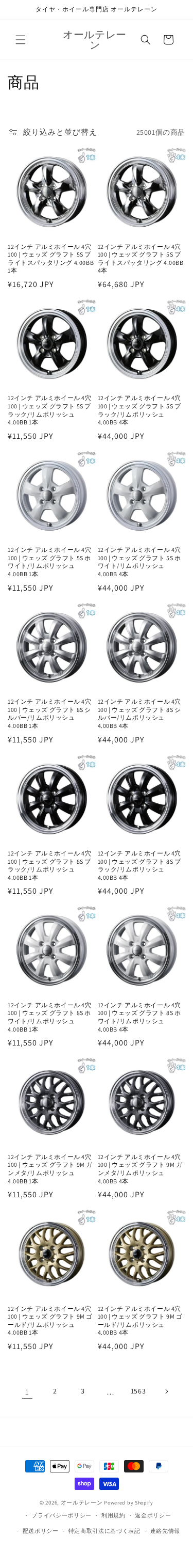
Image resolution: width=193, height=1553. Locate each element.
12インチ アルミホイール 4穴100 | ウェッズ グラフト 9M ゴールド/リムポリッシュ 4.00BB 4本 (140, 1321)
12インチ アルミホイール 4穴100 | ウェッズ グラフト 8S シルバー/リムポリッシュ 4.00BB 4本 (140, 714)
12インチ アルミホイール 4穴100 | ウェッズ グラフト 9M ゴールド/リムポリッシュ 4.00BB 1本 (50, 1321)
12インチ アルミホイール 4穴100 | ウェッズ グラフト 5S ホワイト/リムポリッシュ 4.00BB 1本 (50, 562)
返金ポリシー (153, 1515)
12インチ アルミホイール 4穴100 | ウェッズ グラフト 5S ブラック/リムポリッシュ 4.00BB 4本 (140, 410)
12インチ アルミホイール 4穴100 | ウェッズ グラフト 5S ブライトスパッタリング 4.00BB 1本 (51, 259)
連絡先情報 (165, 1530)
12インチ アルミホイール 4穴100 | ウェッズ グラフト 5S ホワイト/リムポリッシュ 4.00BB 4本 (140, 562)
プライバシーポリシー (61, 1515)
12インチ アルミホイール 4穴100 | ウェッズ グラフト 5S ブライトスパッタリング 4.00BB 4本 (141, 259)
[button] (20, 39)
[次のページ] (166, 1391)
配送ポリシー (41, 1530)
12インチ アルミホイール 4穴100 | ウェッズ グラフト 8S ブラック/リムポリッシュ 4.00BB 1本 (50, 865)
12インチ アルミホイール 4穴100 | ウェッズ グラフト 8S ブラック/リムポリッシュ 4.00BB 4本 (140, 865)
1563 (138, 1391)
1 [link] (27, 1392)
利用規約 (113, 1515)
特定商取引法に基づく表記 (104, 1530)
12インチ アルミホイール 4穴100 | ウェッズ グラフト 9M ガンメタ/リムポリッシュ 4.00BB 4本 (140, 1169)
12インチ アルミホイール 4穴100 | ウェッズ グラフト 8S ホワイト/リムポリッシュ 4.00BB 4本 (140, 1017)
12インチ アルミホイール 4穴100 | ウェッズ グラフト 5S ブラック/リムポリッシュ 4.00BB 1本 (50, 410)
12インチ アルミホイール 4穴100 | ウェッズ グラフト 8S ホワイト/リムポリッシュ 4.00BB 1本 (50, 1017)
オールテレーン (82, 1502)
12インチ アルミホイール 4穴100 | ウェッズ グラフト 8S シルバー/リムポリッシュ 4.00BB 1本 (50, 714)
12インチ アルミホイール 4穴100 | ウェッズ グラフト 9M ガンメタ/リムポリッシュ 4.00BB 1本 (50, 1169)
